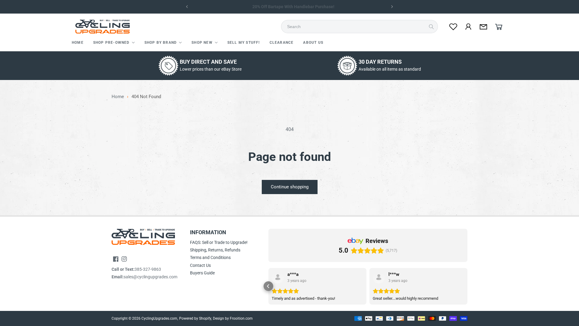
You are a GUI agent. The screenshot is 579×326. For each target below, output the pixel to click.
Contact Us (200, 265)
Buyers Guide (202, 272)
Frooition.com (241, 318)
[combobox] (361, 26)
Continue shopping (289, 187)
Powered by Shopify (195, 318)
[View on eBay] (278, 277)
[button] (114, 43)
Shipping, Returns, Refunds (215, 250)
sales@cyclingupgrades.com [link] (150, 276)
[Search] (431, 27)
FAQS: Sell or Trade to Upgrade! (219, 242)
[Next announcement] (392, 6)
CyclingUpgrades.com (159, 318)
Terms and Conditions (210, 257)
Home (118, 96)
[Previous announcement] (187, 6)
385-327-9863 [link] (147, 269)
